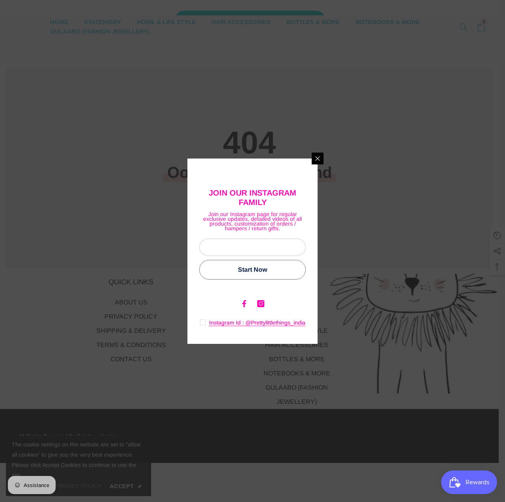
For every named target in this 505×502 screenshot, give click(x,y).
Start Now (252, 269)
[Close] (318, 158)
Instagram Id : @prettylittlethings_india (257, 322)
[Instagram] (260, 303)
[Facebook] (244, 303)
